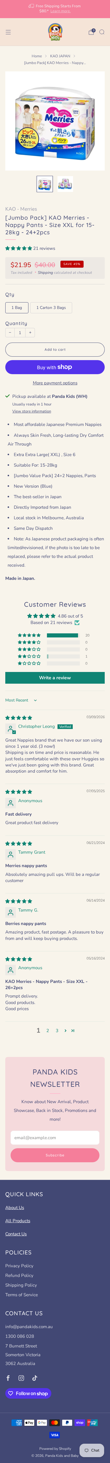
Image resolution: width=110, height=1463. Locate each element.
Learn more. (60, 11)
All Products (17, 1221)
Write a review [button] (55, 678)
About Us (14, 1208)
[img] (18, 718)
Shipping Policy (21, 1285)
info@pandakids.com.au (29, 1327)
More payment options (55, 383)
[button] (19, 248)
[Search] (102, 32)
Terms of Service (21, 1295)
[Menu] (8, 32)
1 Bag (16, 307)
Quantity (16, 323)
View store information (31, 411)
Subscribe (55, 1155)
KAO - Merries (21, 209)
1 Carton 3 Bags (51, 307)
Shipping (45, 272)
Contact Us (16, 1234)
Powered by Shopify (55, 1448)
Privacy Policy (19, 1266)
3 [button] (57, 1031)
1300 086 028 (19, 1336)
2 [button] (47, 1031)
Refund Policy (19, 1275)
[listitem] (55, 9)
